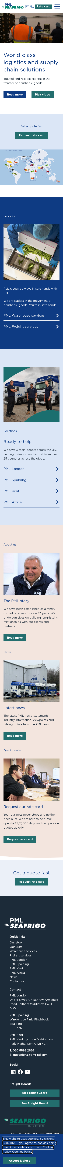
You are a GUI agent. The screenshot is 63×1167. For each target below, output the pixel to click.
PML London (14, 469)
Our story (16, 942)
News (13, 977)
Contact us (17, 981)
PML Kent (11, 491)
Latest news (14, 708)
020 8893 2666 (23, 1050)
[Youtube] (27, 1071)
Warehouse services (23, 951)
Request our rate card (23, 807)
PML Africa (13, 502)
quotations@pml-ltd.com (30, 1054)
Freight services (20, 955)
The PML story (16, 601)
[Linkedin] (13, 1071)
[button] (57, 6)
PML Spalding (15, 480)
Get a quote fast (31, 126)
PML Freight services (21, 327)
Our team (16, 946)
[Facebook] (20, 1071)
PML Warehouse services (24, 315)
